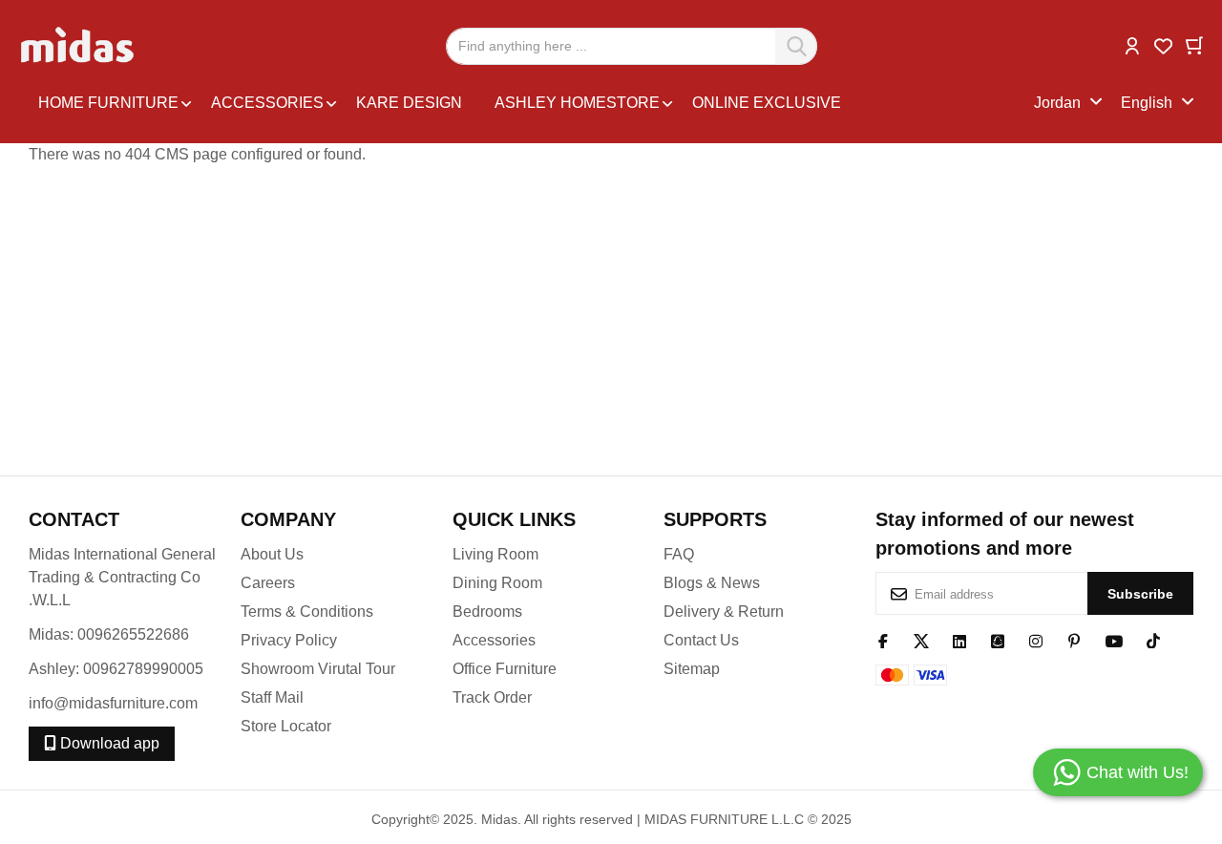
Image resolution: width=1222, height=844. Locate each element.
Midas (499, 819)
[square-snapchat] (997, 639)
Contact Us (701, 640)
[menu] (531, 103)
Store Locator (286, 726)
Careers (268, 583)
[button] (1132, 44)
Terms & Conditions (307, 611)
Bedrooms (487, 611)
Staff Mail (272, 697)
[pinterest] (1074, 639)
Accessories (494, 640)
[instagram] (1035, 639)
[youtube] (1114, 639)
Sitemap (692, 669)
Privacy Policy (289, 640)
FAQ (679, 554)
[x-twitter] (921, 639)
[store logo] (78, 46)
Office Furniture (505, 669)
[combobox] (631, 46)
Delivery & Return (724, 611)
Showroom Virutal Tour (318, 669)
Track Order (492, 697)
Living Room (495, 554)
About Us (272, 554)
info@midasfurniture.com (113, 703)
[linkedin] (959, 639)
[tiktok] (1153, 639)
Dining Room (497, 583)
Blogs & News (712, 583)
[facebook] (883, 639)
